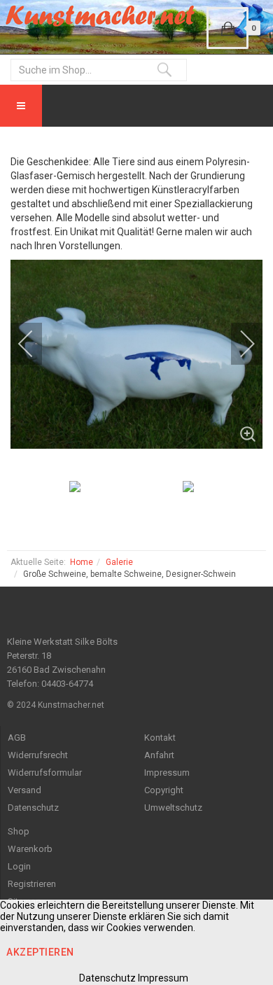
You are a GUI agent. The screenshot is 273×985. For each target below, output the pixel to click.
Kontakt (160, 737)
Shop (18, 831)
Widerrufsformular (45, 772)
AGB (17, 737)
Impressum (167, 772)
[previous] (34, 343)
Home (81, 562)
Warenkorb (30, 849)
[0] (227, 28)
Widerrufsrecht (38, 755)
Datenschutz (33, 807)
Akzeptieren (40, 952)
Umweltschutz (173, 807)
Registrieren (32, 884)
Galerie (119, 562)
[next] (238, 343)
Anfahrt (159, 755)
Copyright (163, 790)
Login (19, 866)
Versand (24, 790)
